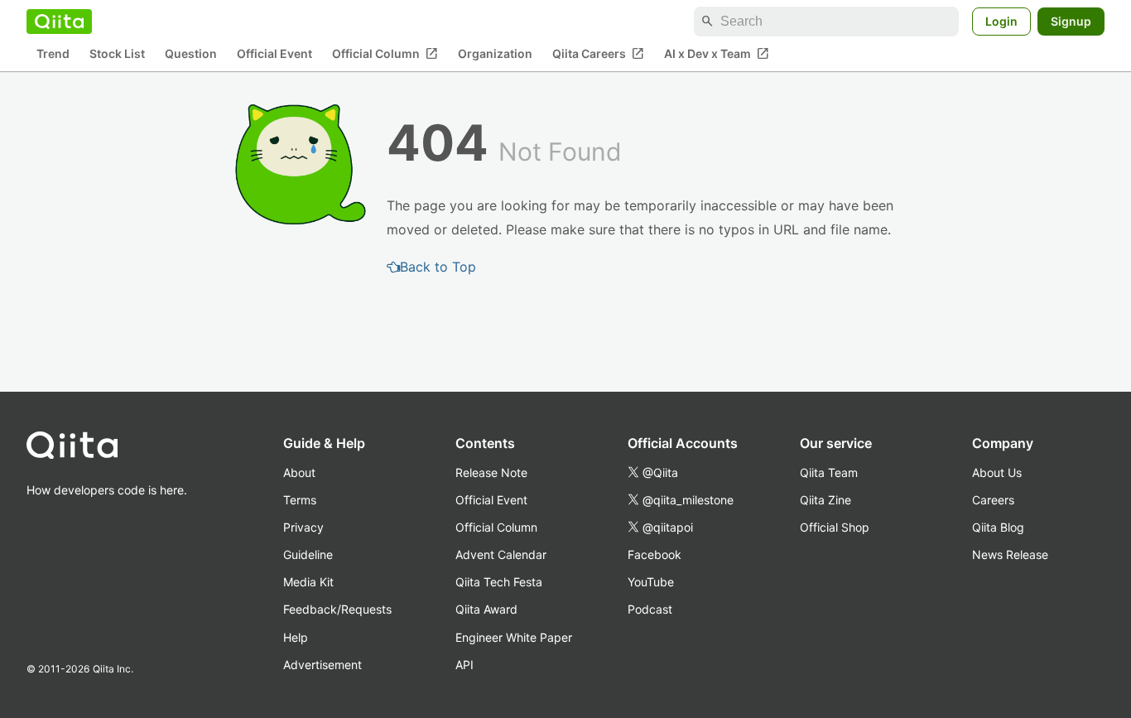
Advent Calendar (500, 554)
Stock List (117, 54)
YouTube (651, 582)
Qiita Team (829, 472)
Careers (993, 500)
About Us (997, 472)
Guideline (308, 554)
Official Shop (834, 527)
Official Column (385, 54)
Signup (1071, 21)
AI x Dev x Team (716, 54)
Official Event (274, 54)
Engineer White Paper (513, 637)
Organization (495, 54)
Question (191, 54)
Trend (53, 54)
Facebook (654, 554)
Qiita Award (486, 609)
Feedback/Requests (337, 609)
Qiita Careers (598, 54)
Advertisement (322, 665)
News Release (1010, 554)
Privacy (303, 527)
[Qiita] (59, 21)
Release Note (491, 472)
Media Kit (308, 582)
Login (1001, 21)
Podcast (650, 609)
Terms (299, 500)
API (464, 665)
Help (295, 637)
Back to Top (438, 266)
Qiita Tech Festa (498, 582)
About (299, 472)
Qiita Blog (998, 527)
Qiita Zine (825, 500)
